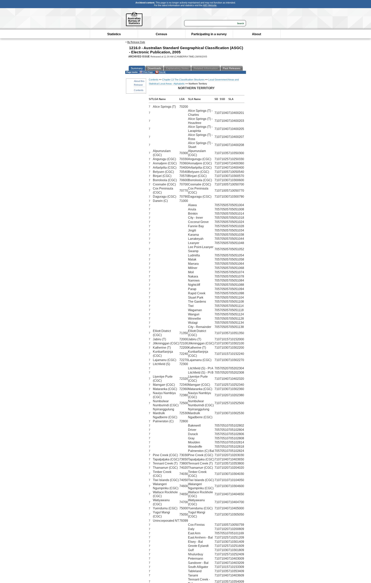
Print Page (148, 72)
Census (161, 34)
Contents (138, 90)
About (256, 34)
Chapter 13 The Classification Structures (183, 79)
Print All (161, 72)
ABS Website (210, 5)
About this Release (139, 83)
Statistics (114, 34)
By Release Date (136, 42)
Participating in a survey (209, 34)
